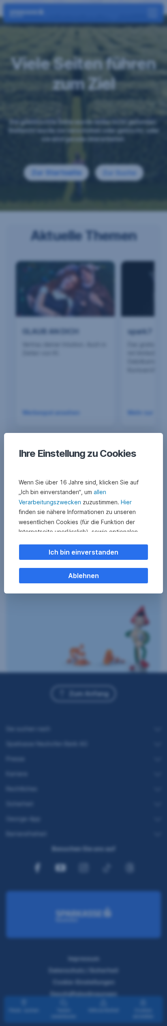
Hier (126, 502)
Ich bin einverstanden (83, 552)
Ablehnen (83, 576)
